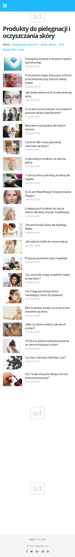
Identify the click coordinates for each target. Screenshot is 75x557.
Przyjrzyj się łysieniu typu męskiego (46, 258)
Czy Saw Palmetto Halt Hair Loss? (45, 357)
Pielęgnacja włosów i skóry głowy (34, 44)
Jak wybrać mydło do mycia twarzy (46, 241)
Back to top (38, 539)
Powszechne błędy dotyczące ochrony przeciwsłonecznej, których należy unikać (48, 79)
